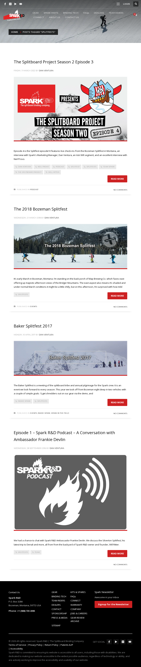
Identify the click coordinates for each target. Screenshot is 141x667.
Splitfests (91, 167)
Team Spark (109, 167)
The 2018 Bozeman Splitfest (40, 209)
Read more (117, 178)
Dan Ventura (46, 70)
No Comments (120, 190)
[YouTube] (15, 4)
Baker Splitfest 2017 (33, 326)
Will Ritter (53, 172)
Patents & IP (67, 644)
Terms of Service (17, 644)
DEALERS (56, 604)
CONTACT (56, 609)
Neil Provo (43, 167)
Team (37, 552)
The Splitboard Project (29, 172)
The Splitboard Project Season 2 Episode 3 (53, 62)
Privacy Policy (35, 644)
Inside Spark (24, 401)
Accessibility (16, 648)
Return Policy (51, 644)
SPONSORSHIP (59, 613)
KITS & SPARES (78, 592)
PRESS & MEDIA (59, 617)
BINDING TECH (59, 596)
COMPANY (75, 609)
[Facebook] (5, 4)
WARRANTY (76, 604)
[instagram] (123, 641)
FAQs (73, 596)
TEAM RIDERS (58, 600)
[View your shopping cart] (136, 15)
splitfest (75, 167)
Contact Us (14, 592)
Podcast (60, 167)
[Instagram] (10, 4)
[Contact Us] (20, 4)
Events (33, 306)
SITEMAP (56, 625)
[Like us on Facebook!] (109, 641)
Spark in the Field (60, 413)
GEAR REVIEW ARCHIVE (77, 619)
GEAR (54, 592)
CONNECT (75, 600)
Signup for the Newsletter (113, 604)
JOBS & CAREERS (78, 613)
